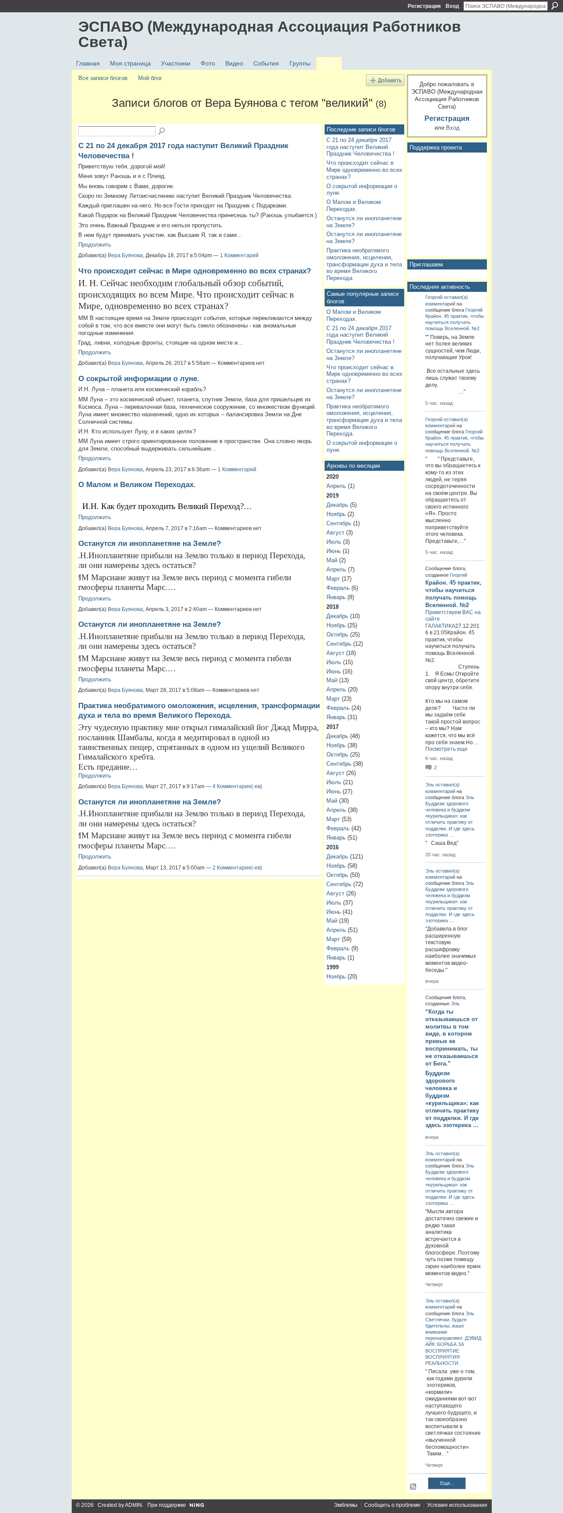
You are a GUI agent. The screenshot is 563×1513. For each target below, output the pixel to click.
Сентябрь (338, 523)
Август (335, 532)
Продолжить (94, 244)
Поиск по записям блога (162, 131)
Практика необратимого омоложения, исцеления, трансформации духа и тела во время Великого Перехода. (364, 264)
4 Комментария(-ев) (237, 786)
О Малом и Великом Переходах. (137, 484)
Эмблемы (346, 1505)
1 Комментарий (239, 255)
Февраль (338, 588)
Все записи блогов (103, 78)
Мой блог (150, 78)
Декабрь (337, 505)
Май (331, 560)
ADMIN (133, 1505)
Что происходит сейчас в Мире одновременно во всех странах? (194, 270)
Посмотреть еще (446, 749)
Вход (452, 6)
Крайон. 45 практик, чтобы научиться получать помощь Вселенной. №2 (454, 322)
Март (333, 578)
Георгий (433, 297)
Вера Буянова (125, 255)
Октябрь (337, 634)
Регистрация (424, 6)
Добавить (390, 80)
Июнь (333, 551)
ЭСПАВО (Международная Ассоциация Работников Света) (269, 34)
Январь (336, 597)
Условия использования (457, 1505)
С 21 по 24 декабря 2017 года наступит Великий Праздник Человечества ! (360, 147)
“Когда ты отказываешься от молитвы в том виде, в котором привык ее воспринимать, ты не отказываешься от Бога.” (451, 1037)
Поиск (554, 6)
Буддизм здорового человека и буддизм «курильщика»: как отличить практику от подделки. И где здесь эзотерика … (452, 1099)
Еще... (447, 1483)
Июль (333, 541)
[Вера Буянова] (92, 118)
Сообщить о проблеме (392, 1505)
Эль (429, 784)
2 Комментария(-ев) (237, 868)
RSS (413, 1487)
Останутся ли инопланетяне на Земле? (149, 543)
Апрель (336, 486)
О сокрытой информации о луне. (138, 378)
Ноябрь (336, 514)
